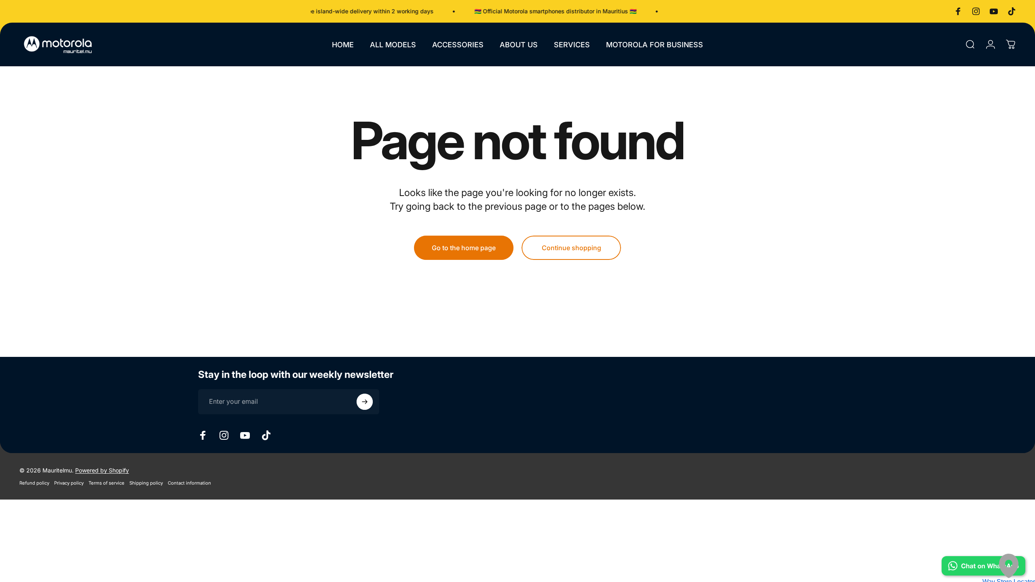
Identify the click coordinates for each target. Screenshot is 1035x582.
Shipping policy (146, 483)
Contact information (189, 483)
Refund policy (34, 483)
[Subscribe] (365, 402)
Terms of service (107, 483)
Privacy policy (69, 483)
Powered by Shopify (102, 470)
